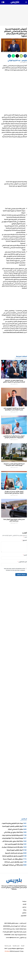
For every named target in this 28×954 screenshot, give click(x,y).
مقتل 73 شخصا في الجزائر (17, 829)
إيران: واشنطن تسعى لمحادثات (15, 862)
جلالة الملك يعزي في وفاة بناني (15, 832)
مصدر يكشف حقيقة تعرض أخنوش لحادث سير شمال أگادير (14, 520)
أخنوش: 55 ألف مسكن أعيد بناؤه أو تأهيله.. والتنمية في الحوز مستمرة (14, 492)
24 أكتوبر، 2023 (23, 62)
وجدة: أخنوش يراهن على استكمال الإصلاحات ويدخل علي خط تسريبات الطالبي (14, 381)
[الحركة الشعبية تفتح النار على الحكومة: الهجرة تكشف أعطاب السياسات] (14, 452)
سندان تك (7, 951)
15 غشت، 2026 (13, 523)
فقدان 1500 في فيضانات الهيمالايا (14, 865)
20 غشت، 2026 (13, 439)
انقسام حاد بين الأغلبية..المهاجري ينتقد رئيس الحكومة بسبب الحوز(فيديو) (14, 409)
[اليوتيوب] (17, 893)
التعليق (24, 540)
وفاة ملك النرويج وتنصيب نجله (15, 844)
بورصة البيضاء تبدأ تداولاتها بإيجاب (14, 838)
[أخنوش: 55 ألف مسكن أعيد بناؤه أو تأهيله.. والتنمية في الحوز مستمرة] (14, 480)
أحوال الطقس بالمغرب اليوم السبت (14, 826)
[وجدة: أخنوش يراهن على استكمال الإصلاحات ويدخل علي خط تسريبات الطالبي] (14, 369)
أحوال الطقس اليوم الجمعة (16, 850)
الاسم (25, 555)
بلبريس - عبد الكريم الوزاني (17, 60)
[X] (6, 893)
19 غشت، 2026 (13, 467)
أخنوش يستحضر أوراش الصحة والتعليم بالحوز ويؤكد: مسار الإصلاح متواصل (14, 437)
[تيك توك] (10, 893)
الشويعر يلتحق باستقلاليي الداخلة (14, 856)
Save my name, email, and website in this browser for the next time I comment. (14, 569)
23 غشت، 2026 (13, 412)
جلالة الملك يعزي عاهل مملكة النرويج (13, 841)
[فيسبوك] (21, 893)
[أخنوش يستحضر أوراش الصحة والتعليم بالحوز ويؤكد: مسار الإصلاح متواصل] (14, 425)
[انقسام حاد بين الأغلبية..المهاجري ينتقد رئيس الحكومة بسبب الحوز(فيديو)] (14, 397)
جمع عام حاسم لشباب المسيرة (15, 853)
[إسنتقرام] (14, 893)
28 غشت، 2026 (13, 384)
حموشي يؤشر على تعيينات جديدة (14, 859)
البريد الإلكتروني (22, 562)
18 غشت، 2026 (13, 495)
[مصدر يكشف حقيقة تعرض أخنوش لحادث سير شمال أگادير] (14, 508)
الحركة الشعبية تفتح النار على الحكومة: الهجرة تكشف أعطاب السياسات (14, 464)
